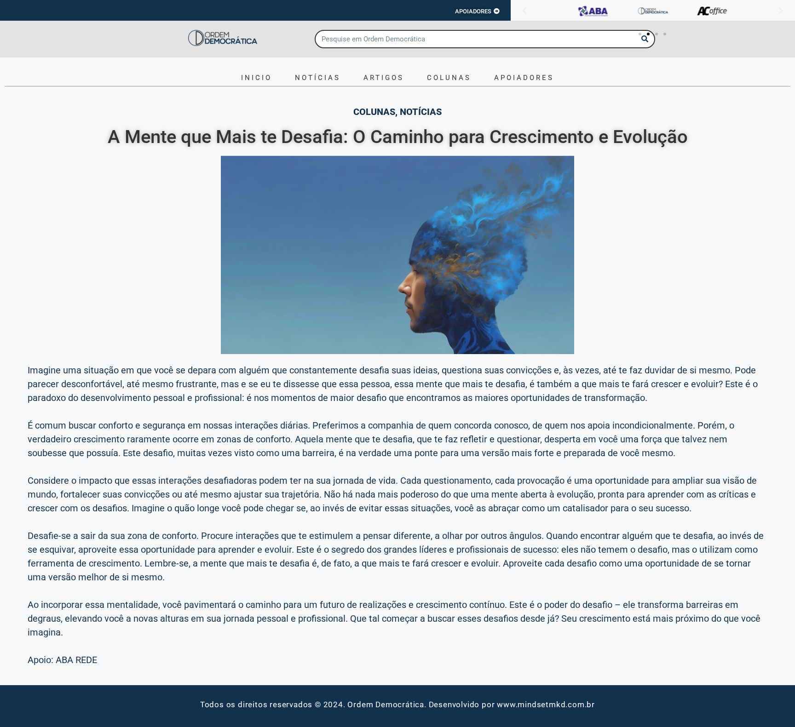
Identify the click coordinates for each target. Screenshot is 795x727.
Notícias (317, 78)
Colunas (449, 78)
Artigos (383, 78)
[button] (524, 11)
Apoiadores (524, 78)
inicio (256, 78)
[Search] (645, 39)
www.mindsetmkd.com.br (546, 704)
